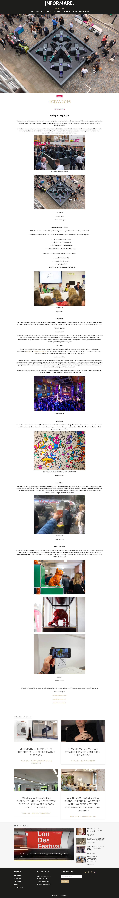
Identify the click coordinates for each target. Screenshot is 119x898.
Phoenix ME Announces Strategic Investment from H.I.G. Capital (83, 752)
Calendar (66, 11)
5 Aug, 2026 (73, 816)
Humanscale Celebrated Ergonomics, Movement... (92, 859)
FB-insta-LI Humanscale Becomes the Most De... (96, 839)
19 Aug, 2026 (24, 761)
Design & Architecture (88, 816)
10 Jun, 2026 (91, 843)
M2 (27, 351)
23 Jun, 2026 (91, 853)
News (75, 11)
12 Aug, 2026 (26, 813)
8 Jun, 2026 (90, 864)
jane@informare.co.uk (59, 703)
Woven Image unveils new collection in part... (95, 848)
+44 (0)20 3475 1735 (43, 882)
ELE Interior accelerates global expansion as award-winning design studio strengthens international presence (82, 804)
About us (34, 11)
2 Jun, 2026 (90, 835)
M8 (29, 351)
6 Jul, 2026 (19, 857)
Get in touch (84, 11)
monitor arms (42, 351)
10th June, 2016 (59, 109)
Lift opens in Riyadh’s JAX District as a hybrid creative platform (36, 752)
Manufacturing (38, 813)
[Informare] (59, 3)
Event (59, 96)
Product (47, 813)
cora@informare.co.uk (59, 699)
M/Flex (36, 351)
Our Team (56, 11)
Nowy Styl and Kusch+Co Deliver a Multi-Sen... (94, 830)
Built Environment (38, 761)
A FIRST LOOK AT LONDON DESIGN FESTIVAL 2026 (44, 854)
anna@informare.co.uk (59, 695)
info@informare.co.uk (43, 884)
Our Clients (46, 11)
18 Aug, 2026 (75, 761)
